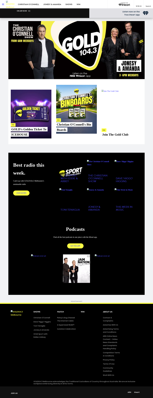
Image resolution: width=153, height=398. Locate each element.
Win (78, 4)
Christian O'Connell (28, 4)
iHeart (137, 392)
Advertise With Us (110, 325)
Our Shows (21, 193)
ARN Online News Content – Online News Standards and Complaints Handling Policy (110, 342)
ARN (129, 392)
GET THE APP (75, 246)
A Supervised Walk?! (65, 325)
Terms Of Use (108, 364)
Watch (60, 311)
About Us (107, 311)
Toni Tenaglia (39, 326)
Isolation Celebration (66, 329)
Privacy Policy (109, 360)
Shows (69, 4)
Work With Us (108, 375)
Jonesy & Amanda (52, 4)
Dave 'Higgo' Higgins (42, 322)
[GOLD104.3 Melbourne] (10, 4)
